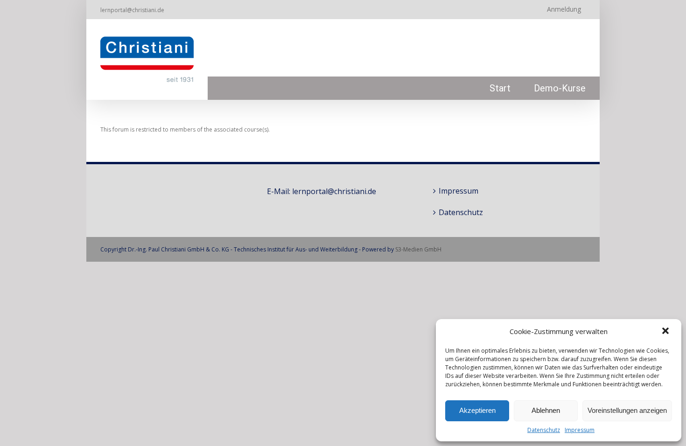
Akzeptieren (477, 410)
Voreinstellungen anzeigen (627, 410)
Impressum (580, 430)
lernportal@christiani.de (132, 10)
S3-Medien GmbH (418, 249)
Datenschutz (543, 430)
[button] (666, 331)
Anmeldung (564, 9)
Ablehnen (546, 410)
